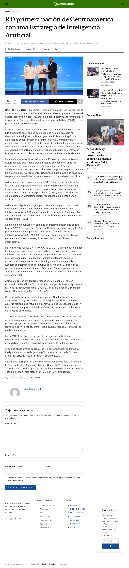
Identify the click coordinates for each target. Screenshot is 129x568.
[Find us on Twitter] (6, 518)
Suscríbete (110, 546)
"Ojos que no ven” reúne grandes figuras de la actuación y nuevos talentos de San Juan (108, 193)
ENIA (30, 378)
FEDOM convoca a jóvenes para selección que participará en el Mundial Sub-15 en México (108, 179)
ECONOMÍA (74, 520)
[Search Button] (122, 4)
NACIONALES (75, 505)
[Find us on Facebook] (15, 518)
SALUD (73, 527)
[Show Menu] (6, 4)
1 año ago (107, 107)
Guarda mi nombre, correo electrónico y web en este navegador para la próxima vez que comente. (44, 479)
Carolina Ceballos (15, 49)
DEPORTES (75, 524)
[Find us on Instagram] (11, 518)
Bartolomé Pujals (19, 378)
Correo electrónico (14, 466)
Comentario (11, 423)
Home (7, 11)
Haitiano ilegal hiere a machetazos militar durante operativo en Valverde (106, 223)
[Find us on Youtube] (20, 518)
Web (48, 466)
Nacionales (16, 11)
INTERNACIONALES (78, 509)
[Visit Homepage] (64, 3)
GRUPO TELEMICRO (29, 564)
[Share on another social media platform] (80, 101)
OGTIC (37, 378)
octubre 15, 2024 (33, 49)
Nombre (9, 455)
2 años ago (108, 85)
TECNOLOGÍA (76, 516)
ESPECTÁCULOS (77, 513)
